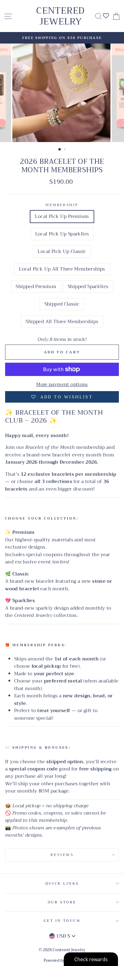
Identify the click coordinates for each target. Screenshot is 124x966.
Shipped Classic (62, 304)
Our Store (62, 902)
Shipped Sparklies (88, 286)
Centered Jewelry (60, 16)
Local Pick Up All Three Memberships (62, 269)
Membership (61, 205)
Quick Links (62, 883)
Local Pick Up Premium (62, 216)
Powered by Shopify (62, 960)
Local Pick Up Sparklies (62, 234)
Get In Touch (62, 921)
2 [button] (65, 149)
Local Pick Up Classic (62, 251)
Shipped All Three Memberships (62, 322)
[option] (62, 38)
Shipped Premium (36, 286)
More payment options (62, 384)
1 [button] (59, 149)
